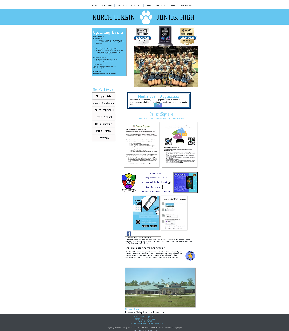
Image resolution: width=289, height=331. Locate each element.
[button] (166, 66)
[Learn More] (158, 105)
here (176, 255)
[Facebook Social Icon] (129, 233)
